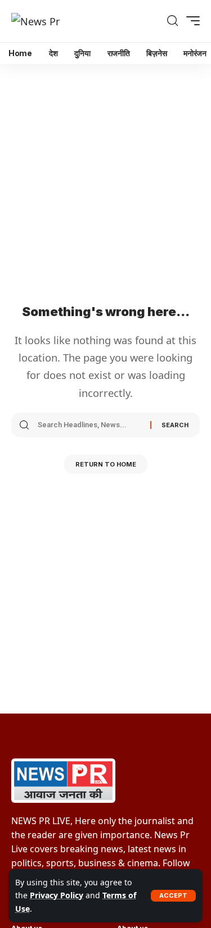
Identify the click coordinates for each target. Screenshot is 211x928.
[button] (173, 896)
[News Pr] (35, 21)
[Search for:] (89, 425)
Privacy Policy (56, 895)
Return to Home (105, 464)
